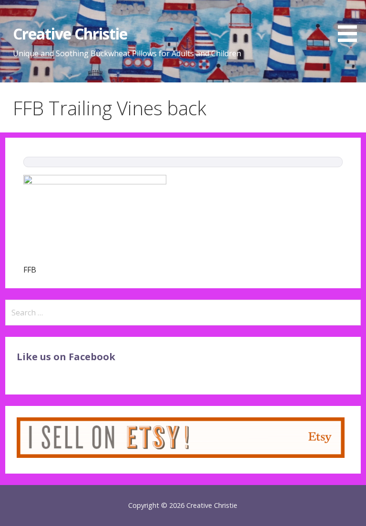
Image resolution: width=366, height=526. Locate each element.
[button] (351, 22)
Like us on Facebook (66, 356)
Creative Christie (70, 33)
